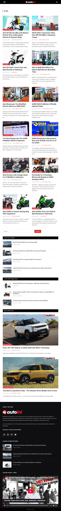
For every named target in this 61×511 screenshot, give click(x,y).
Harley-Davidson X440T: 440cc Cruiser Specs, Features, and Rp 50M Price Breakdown (33, 292)
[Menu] (4, 2)
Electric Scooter (8, 29)
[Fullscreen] (56, 505)
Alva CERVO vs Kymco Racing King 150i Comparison (16, 213)
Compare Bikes (7, 208)
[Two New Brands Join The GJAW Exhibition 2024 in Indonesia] (16, 128)
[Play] (5, 505)
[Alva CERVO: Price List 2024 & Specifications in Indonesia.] (45, 201)
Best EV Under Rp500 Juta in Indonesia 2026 (25, 242)
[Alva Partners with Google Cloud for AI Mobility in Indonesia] (16, 165)
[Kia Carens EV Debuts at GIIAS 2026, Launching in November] (7, 253)
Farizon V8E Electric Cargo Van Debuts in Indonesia (27, 462)
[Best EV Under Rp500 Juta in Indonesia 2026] (7, 244)
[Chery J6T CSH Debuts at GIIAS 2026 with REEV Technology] (30, 329)
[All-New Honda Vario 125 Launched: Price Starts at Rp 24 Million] (7, 303)
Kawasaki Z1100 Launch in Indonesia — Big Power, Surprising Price (31, 283)
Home (4, 6)
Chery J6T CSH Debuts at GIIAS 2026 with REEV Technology (26, 348)
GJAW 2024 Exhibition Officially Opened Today (44, 105)
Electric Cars (7, 344)
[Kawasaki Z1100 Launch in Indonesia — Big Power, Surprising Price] (7, 285)
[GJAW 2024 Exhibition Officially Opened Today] (45, 94)
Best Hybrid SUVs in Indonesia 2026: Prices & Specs (27, 259)
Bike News (5, 64)
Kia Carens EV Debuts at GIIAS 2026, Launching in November (29, 251)
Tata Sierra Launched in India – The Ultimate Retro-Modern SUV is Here (30, 391)
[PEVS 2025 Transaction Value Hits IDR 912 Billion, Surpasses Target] (45, 23)
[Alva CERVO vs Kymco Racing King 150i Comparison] (16, 201)
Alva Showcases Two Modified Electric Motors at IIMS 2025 (14, 105)
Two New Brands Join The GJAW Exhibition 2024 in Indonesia (15, 139)
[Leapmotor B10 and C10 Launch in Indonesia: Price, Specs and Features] (7, 270)
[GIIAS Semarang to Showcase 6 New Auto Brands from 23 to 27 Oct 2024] (45, 128)
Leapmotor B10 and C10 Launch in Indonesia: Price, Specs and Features (32, 268)
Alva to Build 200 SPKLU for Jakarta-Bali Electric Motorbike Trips (43, 70)
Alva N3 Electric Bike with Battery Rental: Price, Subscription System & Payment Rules (16, 35)
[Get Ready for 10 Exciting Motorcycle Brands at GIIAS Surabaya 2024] (45, 165)
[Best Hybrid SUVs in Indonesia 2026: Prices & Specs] (7, 262)
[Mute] (53, 505)
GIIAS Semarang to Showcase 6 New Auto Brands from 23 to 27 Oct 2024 (44, 140)
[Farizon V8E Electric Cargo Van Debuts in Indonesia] (7, 465)
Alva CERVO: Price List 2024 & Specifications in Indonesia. (43, 213)
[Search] (57, 2)
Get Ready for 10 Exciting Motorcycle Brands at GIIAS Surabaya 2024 (42, 177)
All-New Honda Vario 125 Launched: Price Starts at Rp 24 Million (30, 300)
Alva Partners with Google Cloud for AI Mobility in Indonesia (15, 176)
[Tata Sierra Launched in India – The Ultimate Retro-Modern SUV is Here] (30, 372)
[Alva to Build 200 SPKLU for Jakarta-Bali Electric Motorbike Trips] (45, 57)
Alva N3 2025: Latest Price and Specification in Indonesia (15, 69)
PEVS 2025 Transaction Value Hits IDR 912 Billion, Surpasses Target (43, 35)
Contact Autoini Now (15, 429)
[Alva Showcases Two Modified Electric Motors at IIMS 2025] (16, 94)
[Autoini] (30, 2)
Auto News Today (37, 29)
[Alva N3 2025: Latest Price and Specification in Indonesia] (16, 57)
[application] (30, 491)
